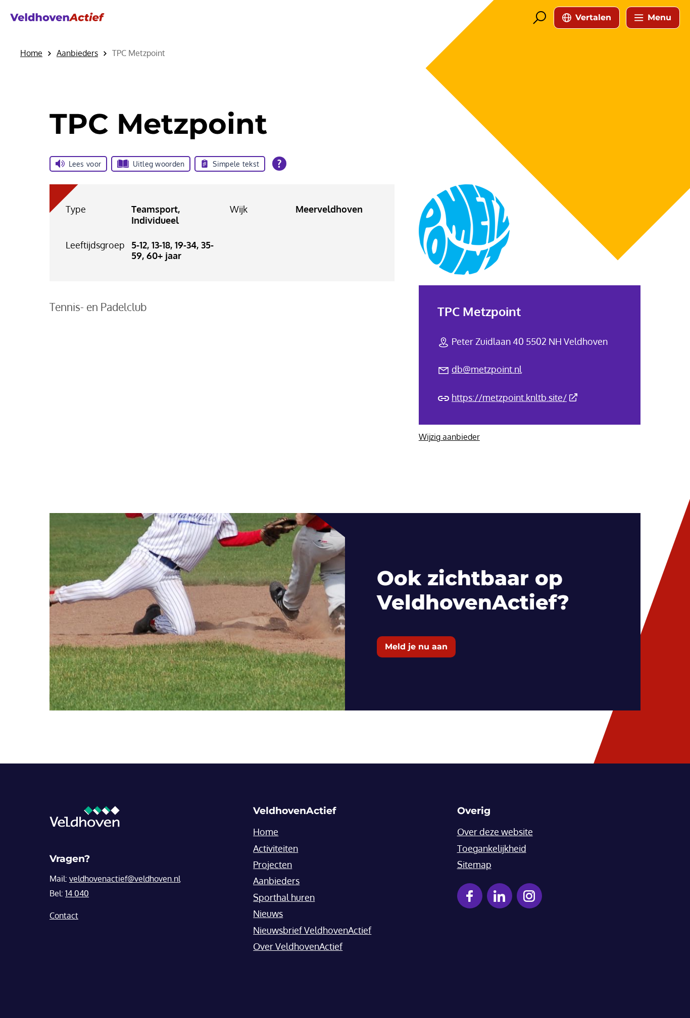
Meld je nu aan (416, 646)
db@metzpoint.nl (487, 369)
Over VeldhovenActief (297, 946)
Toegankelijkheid (491, 848)
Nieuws (268, 913)
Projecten (272, 864)
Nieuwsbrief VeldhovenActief (312, 930)
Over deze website (495, 831)
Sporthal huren (284, 897)
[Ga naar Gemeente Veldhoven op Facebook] (469, 895)
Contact (64, 915)
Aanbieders (276, 880)
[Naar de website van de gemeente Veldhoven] (85, 819)
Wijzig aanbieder (449, 437)
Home (265, 831)
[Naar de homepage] (57, 17)
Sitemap (474, 864)
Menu (659, 17)
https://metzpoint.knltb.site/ (514, 397)
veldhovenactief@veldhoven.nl (124, 879)
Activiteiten (275, 848)
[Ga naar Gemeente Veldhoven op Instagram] (529, 895)
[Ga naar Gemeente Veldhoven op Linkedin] (499, 895)
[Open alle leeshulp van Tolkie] (279, 164)
